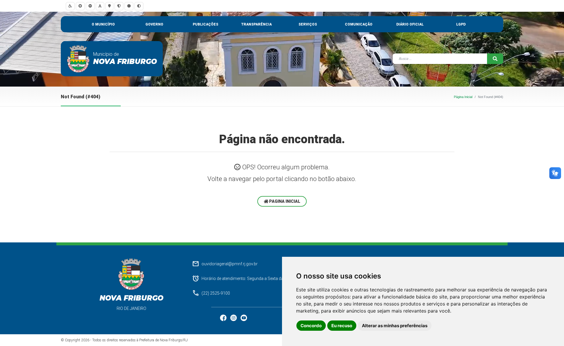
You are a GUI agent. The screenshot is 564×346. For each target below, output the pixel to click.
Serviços (307, 24)
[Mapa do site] (109, 6)
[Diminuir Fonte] (90, 6)
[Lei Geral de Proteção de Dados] (119, 6)
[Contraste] (139, 6)
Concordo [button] (311, 325)
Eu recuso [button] (341, 325)
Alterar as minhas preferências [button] (394, 325)
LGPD (461, 24)
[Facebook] (224, 317)
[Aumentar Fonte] (80, 6)
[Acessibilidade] (70, 6)
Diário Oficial (410, 24)
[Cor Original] (129, 6)
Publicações (205, 24)
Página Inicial (463, 97)
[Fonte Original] (100, 6)
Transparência (256, 24)
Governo (154, 24)
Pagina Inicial (284, 201)
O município (103, 24)
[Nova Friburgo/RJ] (78, 58)
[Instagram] (234, 317)
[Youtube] (244, 317)
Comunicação (358, 24)
